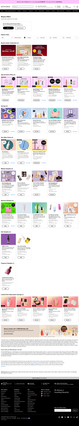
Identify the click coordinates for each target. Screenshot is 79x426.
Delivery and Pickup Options (32, 394)
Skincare (25, 10)
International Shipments (32, 399)
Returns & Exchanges (31, 393)
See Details (52, 131)
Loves (15, 408)
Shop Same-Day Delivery (18, 411)
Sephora (56, 371)
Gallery (15, 394)
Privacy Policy (3, 418)
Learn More (21, 131)
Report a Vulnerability (4, 411)
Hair (36, 10)
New (2, 10)
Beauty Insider (16, 391)
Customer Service (31, 391)
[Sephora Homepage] (5, 6)
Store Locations (30, 406)
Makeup (19, 10)
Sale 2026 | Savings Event (39, 371)
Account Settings (17, 399)
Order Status (16, 396)
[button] (24, 58)
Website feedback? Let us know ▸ (39, 378)
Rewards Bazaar (17, 406)
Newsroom (3, 393)
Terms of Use (9, 418)
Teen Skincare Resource (32, 411)
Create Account (20, 28)
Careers (2, 394)
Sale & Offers (75, 10)
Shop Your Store (17, 409)
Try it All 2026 (9, 373)
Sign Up (67, 131)
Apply (21, 68)
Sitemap (18, 418)
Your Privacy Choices (24, 418)
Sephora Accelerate (4, 408)
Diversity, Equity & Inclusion (5, 406)
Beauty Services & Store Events (19, 401)
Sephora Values (3, 396)
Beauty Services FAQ (31, 403)
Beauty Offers (16, 404)
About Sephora (3, 391)
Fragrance (31, 10)
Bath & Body (41, 10)
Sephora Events (3, 401)
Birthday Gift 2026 (21, 371)
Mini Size (48, 10)
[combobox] (23, 7)
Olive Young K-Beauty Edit (10, 10)
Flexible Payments (31, 408)
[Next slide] (76, 37)
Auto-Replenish (17, 403)
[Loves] (74, 7)
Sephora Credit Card (17, 393)
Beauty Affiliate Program (13, 371)
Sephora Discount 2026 (49, 371)
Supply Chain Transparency (5, 398)
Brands (53, 10)
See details (44, 100)
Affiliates (2, 399)
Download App (5, 100)
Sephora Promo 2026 (62, 371)
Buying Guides (30, 401)
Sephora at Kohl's (31, 404)
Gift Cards (68, 10)
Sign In (8, 28)
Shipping (29, 396)
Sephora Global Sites (4, 404)
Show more (3, 366)
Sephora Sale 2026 (29, 371)
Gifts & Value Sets (60, 10)
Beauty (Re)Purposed (4, 409)
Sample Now (52, 194)
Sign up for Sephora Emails (60, 407)
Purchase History (17, 398)
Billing (29, 398)
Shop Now (5, 68)
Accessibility (30, 409)
